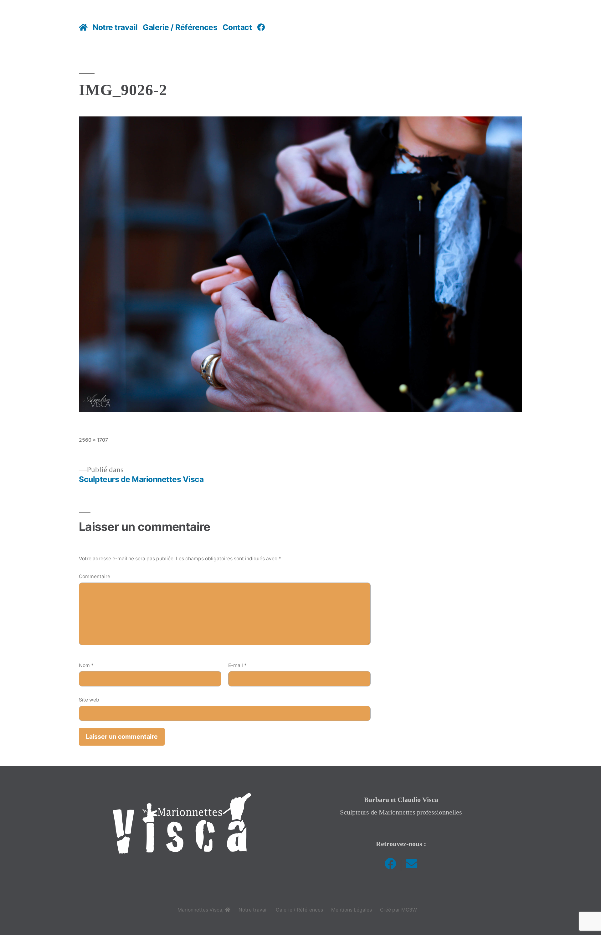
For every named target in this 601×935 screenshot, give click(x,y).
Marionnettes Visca (199, 910)
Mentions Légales (351, 910)
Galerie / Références (180, 27)
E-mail (237, 665)
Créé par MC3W (398, 910)
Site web (89, 700)
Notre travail (115, 27)
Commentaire (94, 576)
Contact (237, 27)
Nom (86, 665)
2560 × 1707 (93, 440)
